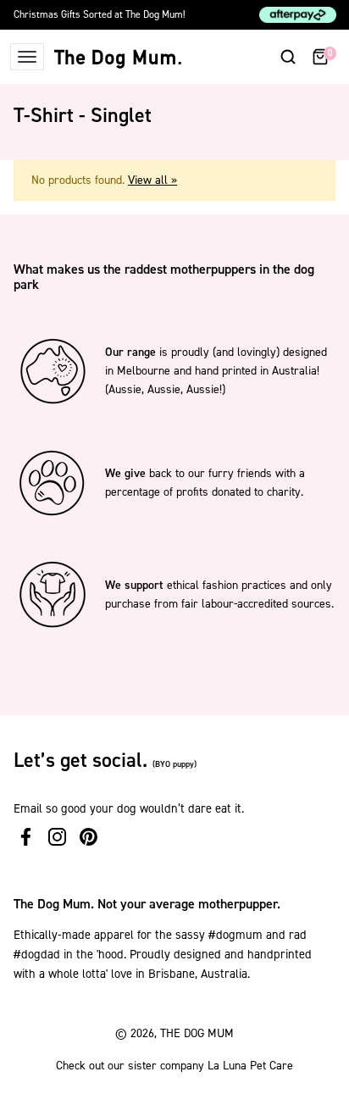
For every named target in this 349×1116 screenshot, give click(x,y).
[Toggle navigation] (27, 56)
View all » (152, 180)
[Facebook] (26, 836)
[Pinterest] (88, 836)
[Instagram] (57, 836)
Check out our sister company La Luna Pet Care (174, 1066)
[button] (288, 57)
